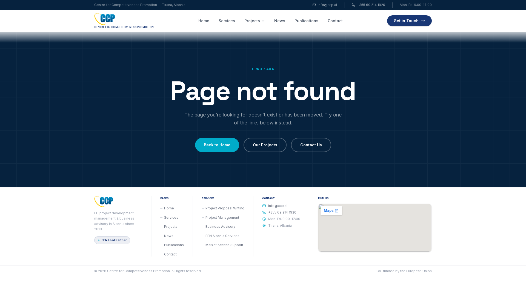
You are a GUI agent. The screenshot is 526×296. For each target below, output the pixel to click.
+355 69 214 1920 (371, 5)
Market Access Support (224, 245)
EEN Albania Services (222, 236)
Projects (252, 20)
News (279, 20)
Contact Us (311, 145)
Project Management (222, 217)
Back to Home (217, 145)
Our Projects (265, 145)
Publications (306, 20)
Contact (335, 20)
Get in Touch (406, 20)
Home (203, 20)
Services (227, 20)
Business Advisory (220, 226)
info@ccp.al (327, 5)
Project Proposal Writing (224, 208)
